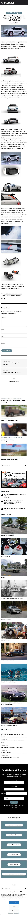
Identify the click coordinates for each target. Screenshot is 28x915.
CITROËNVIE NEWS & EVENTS (7, 439)
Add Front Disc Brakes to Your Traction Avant (12, 747)
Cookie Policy (10, 913)
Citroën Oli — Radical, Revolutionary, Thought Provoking (13, 401)
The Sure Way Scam (6, 752)
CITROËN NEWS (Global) (12, 12)
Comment (3, 317)
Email (2, 336)
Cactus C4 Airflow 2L (13, 293)
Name (2, 329)
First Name (14, 780)
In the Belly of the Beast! (7, 441)
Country (3, 794)
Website (3, 343)
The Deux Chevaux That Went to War (10, 757)
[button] (21, 891)
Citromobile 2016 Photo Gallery (9, 459)
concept (20, 293)
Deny (14, 906)
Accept (14, 903)
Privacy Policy (16, 913)
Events (14, 398)
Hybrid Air (3, 295)
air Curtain (6, 293)
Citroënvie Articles (17, 437)
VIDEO (21, 398)
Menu (25, 2)
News (20, 12)
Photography (19, 457)
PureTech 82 (18, 295)
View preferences (14, 910)
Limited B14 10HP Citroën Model (9, 420)
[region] (14, 479)
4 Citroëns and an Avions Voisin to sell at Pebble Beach (12, 735)
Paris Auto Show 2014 (11, 295)
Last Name (14, 787)
